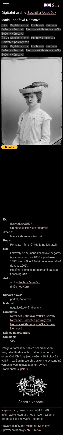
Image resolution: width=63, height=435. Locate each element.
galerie (24, 369)
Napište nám (9, 410)
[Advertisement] (31, 182)
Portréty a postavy (42, 37)
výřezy (43, 364)
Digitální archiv (19, 25)
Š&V (4, 25)
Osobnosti (37, 25)
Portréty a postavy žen (15, 42)
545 (12, 341)
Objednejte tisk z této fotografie (29, 227)
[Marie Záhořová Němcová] (31, 101)
